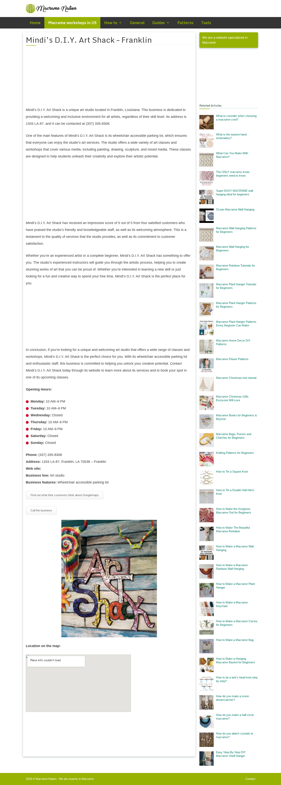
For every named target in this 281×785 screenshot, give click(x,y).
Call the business (41, 510)
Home (35, 23)
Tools (206, 23)
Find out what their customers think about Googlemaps (65, 495)
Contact (250, 778)
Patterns (185, 23)
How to (110, 23)
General (137, 23)
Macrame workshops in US (72, 23)
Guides (158, 23)
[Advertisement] (109, 78)
